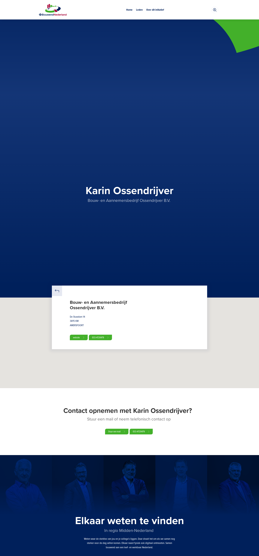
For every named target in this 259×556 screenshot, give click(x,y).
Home (129, 10)
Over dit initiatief (155, 10)
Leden (139, 10)
